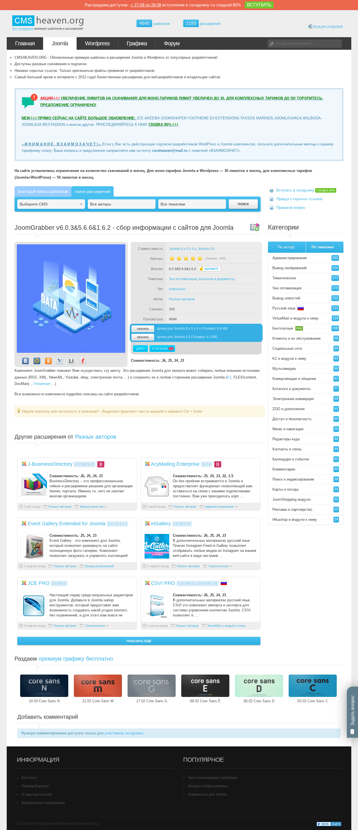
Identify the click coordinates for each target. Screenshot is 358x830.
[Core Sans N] (44, 686)
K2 (229, 377)
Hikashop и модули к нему (305, 519)
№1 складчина (22, 28)
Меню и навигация (305, 429)
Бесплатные (305, 328)
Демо (140, 348)
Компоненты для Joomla (207, 794)
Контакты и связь (305, 449)
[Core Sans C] (313, 686)
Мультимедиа (305, 368)
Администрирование (219, 506)
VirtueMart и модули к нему (226, 625)
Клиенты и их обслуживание (305, 338)
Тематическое (218, 566)
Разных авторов (182, 299)
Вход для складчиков (327, 26)
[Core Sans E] (205, 686)
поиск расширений (92, 191)
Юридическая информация (43, 803)
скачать (142, 328)
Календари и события (305, 459)
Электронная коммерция (305, 399)
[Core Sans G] (152, 686)
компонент (177, 289)
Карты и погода (305, 489)
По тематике (323, 247)
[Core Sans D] (259, 686)
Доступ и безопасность (305, 419)
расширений (203, 23)
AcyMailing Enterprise (175, 464)
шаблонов (154, 24)
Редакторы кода (305, 439)
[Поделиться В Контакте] (25, 361)
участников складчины (124, 733)
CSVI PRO (163, 583)
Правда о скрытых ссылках (299, 199)
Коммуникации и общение (305, 379)
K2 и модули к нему (305, 358)
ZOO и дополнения (305, 409)
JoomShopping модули (305, 499)
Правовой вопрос (290, 207)
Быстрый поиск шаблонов (43, 191)
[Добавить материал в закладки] (254, 227)
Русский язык (305, 308)
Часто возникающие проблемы (212, 778)
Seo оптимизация (183, 279)
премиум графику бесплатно (76, 659)
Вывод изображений (99, 566)
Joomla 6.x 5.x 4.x (182, 249)
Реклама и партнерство (305, 509)
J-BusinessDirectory (50, 464)
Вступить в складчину (305, 190)
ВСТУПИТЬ (259, 5)
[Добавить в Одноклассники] (48, 361)
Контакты (29, 778)
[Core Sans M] (98, 686)
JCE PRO (39, 583)
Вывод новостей (91, 506)
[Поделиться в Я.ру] (82, 361)
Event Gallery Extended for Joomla (66, 523)
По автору (286, 247)
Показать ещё (138, 641)
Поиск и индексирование (305, 479)
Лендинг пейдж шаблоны (208, 786)
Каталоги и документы (216, 279)
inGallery (161, 523)
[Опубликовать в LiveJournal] (59, 361)
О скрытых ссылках (37, 794)
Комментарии (305, 469)
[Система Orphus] (248, 411)
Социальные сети (305, 348)
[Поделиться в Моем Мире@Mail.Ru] (37, 361)
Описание (162, 348)
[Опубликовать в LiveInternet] (71, 361)
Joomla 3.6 (206, 249)
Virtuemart (42, 384)
